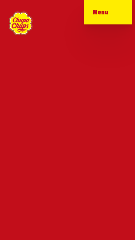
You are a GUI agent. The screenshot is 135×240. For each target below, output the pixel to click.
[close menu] (115, 14)
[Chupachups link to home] (20, 23)
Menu (100, 12)
